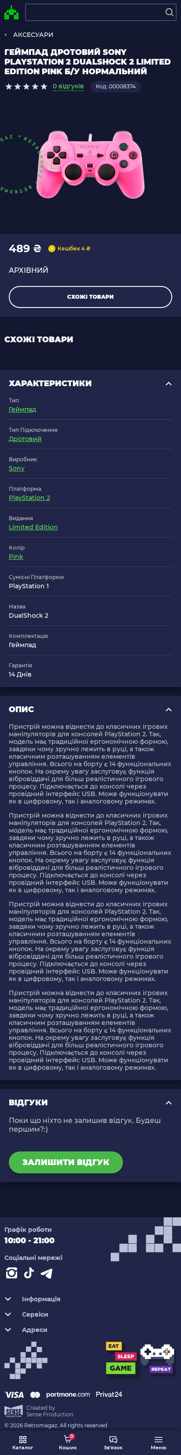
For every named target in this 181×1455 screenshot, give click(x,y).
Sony (17, 468)
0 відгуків (68, 86)
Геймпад (22, 409)
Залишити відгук (65, 1162)
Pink (16, 557)
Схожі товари (90, 296)
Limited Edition (33, 527)
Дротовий (25, 439)
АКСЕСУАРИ (33, 35)
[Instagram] (13, 1275)
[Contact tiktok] (31, 1275)
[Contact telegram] (48, 1275)
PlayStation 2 (29, 498)
